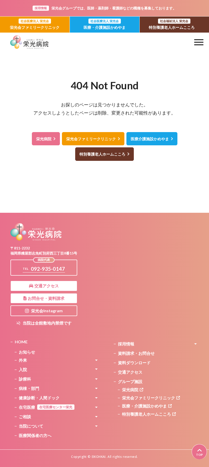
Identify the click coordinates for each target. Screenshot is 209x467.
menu (199, 42)
